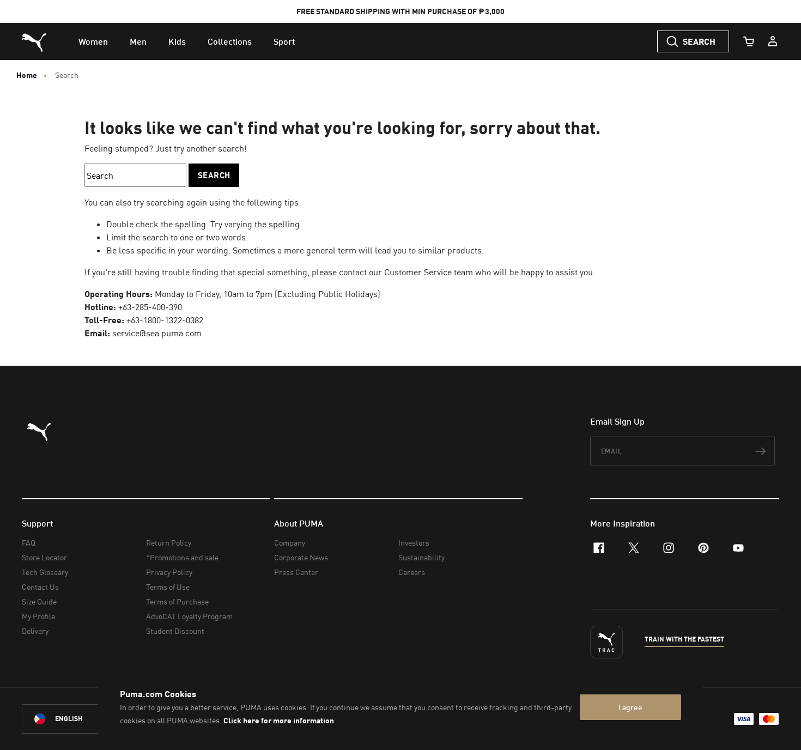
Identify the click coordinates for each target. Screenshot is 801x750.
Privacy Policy (169, 572)
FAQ (28, 542)
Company (289, 542)
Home (26, 75)
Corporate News (301, 557)
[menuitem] (93, 41)
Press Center (296, 572)
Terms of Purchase (177, 601)
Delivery (35, 631)
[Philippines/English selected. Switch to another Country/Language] (82, 719)
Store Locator (44, 557)
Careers (411, 572)
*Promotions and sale (182, 557)
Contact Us (40, 586)
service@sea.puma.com (157, 333)
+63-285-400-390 (150, 306)
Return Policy (168, 542)
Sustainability (421, 557)
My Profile (38, 616)
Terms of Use (168, 586)
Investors (413, 542)
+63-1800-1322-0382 (164, 319)
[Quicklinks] (773, 41)
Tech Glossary (45, 572)
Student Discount (175, 631)
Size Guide (39, 601)
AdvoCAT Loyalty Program (189, 616)
